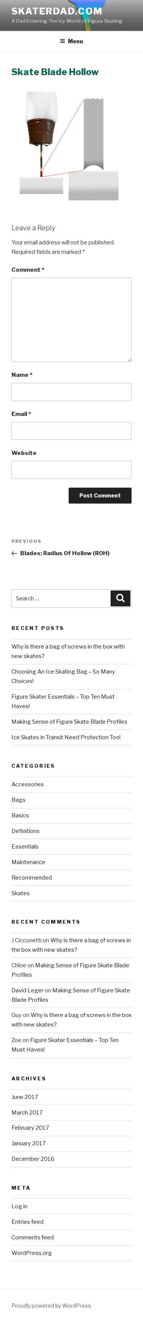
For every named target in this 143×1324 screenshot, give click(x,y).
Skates (20, 893)
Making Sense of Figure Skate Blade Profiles (69, 721)
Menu (75, 41)
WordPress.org (31, 1253)
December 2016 (33, 1159)
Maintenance (28, 862)
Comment (27, 269)
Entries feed (27, 1222)
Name (21, 375)
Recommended (31, 877)
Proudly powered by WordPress (51, 1305)
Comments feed (32, 1237)
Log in (19, 1206)
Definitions (25, 831)
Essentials (25, 846)
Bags (18, 800)
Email (21, 414)
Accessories (27, 784)
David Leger (27, 990)
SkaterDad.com (57, 11)
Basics (20, 815)
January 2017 (28, 1143)
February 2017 (30, 1127)
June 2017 (24, 1097)
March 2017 (27, 1112)
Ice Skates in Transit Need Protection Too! (66, 737)
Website (24, 453)
